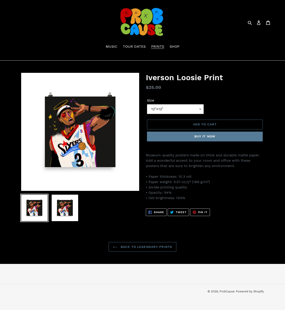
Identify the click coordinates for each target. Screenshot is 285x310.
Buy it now (204, 136)
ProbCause (227, 291)
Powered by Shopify (250, 291)
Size (150, 100)
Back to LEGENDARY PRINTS (146, 247)
